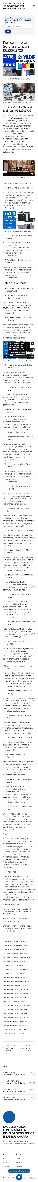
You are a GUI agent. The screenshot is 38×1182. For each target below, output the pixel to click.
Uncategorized (25, 79)
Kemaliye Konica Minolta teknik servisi (16, 997)
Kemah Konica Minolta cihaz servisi (15, 977)
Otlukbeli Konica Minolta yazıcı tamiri (15, 1009)
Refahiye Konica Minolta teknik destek (16, 1017)
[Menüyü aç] (34, 6)
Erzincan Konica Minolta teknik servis (15, 961)
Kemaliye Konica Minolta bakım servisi (16, 989)
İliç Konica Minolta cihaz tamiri (13, 965)
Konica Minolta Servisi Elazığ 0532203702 (9, 1048)
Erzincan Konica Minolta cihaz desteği (16, 953)
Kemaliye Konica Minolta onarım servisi (16, 993)
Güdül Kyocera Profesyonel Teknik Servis (14, 1099)
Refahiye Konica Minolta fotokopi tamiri (16, 1013)
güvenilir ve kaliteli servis (16, 118)
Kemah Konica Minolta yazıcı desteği (15, 985)
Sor (8, 31)
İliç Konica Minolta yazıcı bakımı (14, 973)
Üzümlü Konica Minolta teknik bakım (15, 1029)
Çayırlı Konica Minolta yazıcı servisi (15, 949)
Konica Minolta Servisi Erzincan (17, 124)
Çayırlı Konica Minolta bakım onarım (15, 941)
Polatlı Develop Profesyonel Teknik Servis (14, 1073)
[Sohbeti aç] (19, 1177)
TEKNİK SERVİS (14, 79)
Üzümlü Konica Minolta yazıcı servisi (15, 1033)
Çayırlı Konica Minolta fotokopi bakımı (16, 945)
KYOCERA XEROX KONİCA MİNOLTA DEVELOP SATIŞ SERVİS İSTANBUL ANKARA (14, 6)
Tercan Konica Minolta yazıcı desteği (15, 1025)
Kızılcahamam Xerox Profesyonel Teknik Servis (14, 1082)
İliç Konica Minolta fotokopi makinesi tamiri (17, 969)
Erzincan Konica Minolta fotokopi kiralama (17, 957)
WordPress (31, 1178)
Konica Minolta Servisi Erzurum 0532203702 (25, 1048)
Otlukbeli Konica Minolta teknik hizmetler (17, 1005)
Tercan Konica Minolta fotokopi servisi (16, 1021)
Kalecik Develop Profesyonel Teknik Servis (14, 1090)
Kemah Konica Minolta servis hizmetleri (16, 981)
